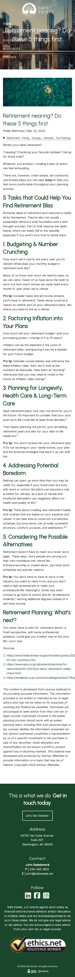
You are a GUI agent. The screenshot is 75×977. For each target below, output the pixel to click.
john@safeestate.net (39, 873)
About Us (10, 32)
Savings (36, 137)
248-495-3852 (39, 869)
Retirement (13, 137)
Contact (10, 57)
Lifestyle (48, 137)
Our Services (13, 40)
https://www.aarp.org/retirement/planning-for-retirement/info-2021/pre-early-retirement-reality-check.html (39, 669)
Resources (11, 48)
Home (7, 24)
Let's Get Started (37, 815)
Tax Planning (63, 137)
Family (25, 137)
